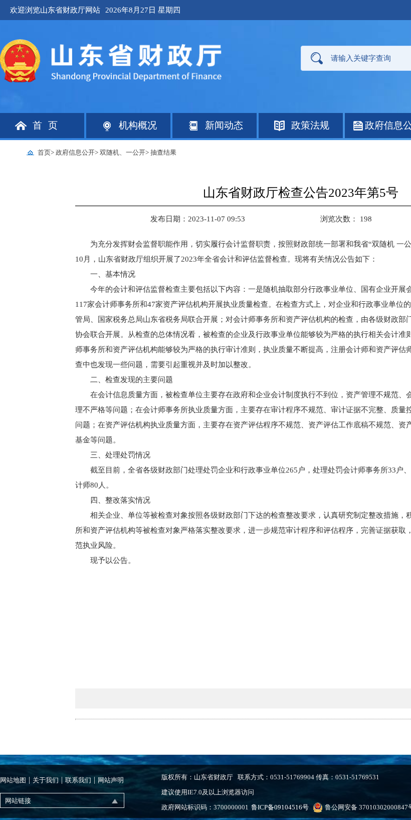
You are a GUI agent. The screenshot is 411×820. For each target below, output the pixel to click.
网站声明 (111, 780)
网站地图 (13, 780)
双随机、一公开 (122, 152)
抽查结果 (163, 152)
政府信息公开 (75, 152)
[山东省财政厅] (112, 60)
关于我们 (46, 780)
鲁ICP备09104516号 (280, 807)
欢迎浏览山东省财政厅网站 (55, 10)
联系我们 (78, 780)
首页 (44, 152)
